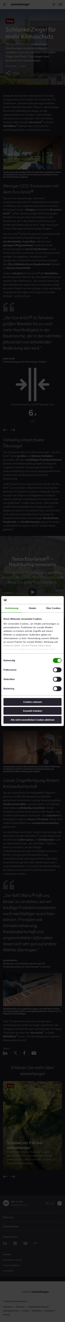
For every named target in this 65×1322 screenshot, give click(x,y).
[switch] (57, 669)
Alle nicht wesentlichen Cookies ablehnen (33, 719)
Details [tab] (32, 608)
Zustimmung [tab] (11, 608)
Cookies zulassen (32, 702)
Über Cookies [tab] (53, 608)
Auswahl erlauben (32, 711)
